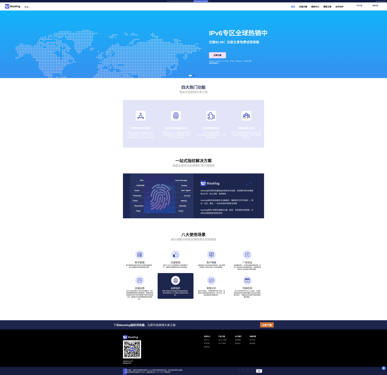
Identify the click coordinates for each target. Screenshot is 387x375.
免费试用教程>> (214, 63)
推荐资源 (207, 347)
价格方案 (303, 7)
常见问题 (207, 343)
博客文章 (327, 7)
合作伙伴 (339, 7)
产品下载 (359, 5)
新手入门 (207, 340)
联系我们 (238, 343)
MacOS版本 (222, 343)
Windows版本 (222, 340)
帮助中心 (315, 7)
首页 (293, 7)
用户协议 (252, 340)
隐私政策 (252, 343)
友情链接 (238, 340)
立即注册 (217, 55)
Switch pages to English (200, 1)
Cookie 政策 (159, 372)
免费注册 (375, 5)
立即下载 (267, 325)
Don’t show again (380, 1)
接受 (259, 371)
